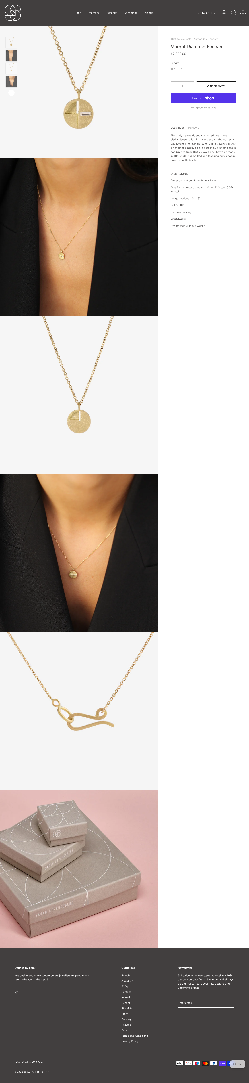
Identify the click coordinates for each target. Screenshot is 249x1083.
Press (124, 1014)
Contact (126, 992)
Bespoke (111, 13)
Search (125, 975)
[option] (11, 43)
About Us (127, 981)
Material (94, 13)
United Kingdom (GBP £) (27, 1062)
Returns (126, 1025)
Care (124, 1030)
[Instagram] (16, 992)
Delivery (126, 1019)
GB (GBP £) (204, 13)
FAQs (124, 986)
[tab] (179, 128)
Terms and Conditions (134, 1036)
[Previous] (11, 31)
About (149, 13)
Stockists (126, 1008)
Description (178, 127)
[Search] (233, 13)
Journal (125, 997)
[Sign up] (232, 1003)
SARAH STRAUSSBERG (36, 1072)
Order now (216, 86)
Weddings (130, 13)
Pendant (213, 39)
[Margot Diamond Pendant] (11, 42)
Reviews (193, 127)
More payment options (203, 107)
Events (125, 1003)
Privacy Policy (129, 1041)
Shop (78, 13)
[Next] (11, 93)
